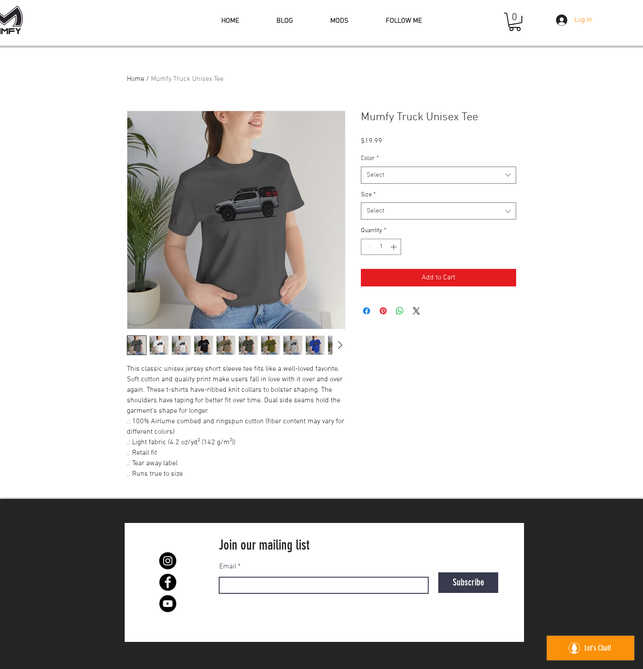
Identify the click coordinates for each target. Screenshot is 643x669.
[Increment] (394, 246)
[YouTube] (167, 603)
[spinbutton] (381, 246)
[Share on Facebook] (366, 311)
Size (368, 195)
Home (135, 79)
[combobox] (438, 175)
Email (227, 566)
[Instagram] (167, 560)
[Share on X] (416, 311)
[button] (515, 22)
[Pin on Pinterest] (383, 311)
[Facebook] (167, 582)
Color (370, 158)
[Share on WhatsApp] (400, 311)
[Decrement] (367, 246)
